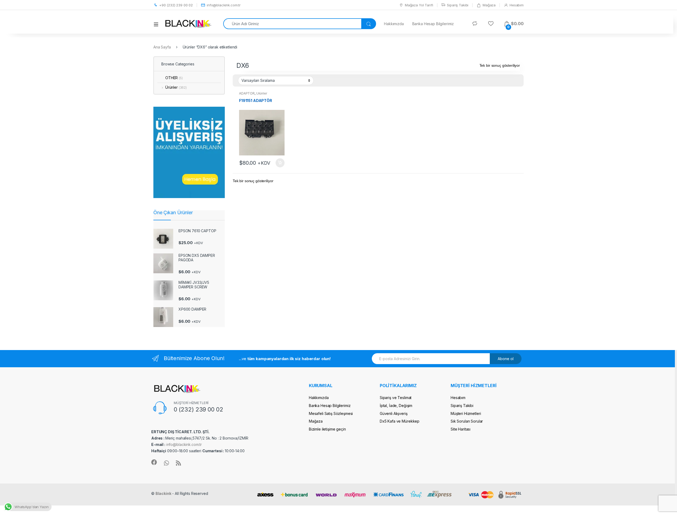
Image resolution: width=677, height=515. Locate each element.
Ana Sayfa (162, 47)
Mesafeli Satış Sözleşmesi (331, 413)
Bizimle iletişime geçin (327, 429)
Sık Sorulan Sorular (467, 421)
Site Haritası (460, 429)
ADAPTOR (247, 93)
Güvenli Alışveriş (394, 413)
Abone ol (506, 358)
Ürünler (261, 93)
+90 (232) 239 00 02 (176, 5)
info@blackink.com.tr (224, 5)
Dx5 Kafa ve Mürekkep (399, 421)
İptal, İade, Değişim (396, 405)
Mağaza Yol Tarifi (419, 5)
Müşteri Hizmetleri (466, 413)
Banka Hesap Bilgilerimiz (433, 23)
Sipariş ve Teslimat (395, 397)
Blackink (163, 493)
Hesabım (517, 5)
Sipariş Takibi (457, 5)
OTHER (174, 77)
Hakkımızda (394, 23)
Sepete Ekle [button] (278, 162)
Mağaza (489, 5)
